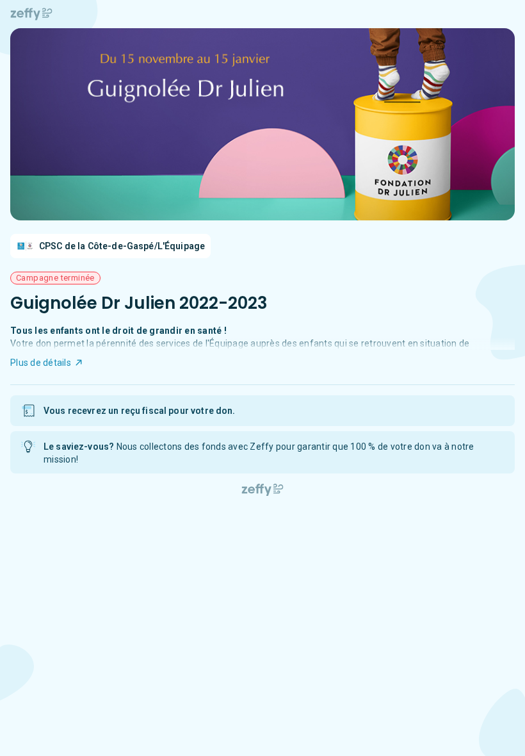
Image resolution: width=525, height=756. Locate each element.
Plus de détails (40, 362)
